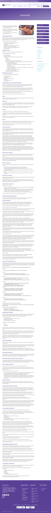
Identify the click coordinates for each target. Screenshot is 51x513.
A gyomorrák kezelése (40, 34)
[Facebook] (3, 495)
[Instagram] (4, 495)
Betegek (29, 6)
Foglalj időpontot (35, 1)
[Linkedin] (6, 495)
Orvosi (25, 6)
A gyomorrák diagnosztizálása (41, 31)
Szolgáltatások (20, 6)
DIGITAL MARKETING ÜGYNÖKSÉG (44, 511)
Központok (14, 6)
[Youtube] (8, 495)
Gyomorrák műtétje (40, 37)
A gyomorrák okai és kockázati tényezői (42, 28)
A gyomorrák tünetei (40, 25)
